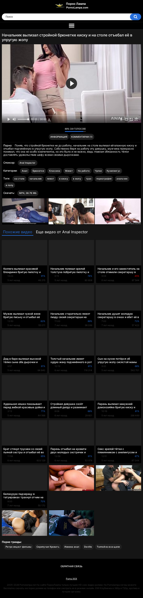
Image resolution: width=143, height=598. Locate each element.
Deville (88, 546)
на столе (19, 178)
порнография (104, 178)
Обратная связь (71, 566)
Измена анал (71, 546)
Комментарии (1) (82, 136)
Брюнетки (38, 170)
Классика (54, 170)
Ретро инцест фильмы (18, 546)
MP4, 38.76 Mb (27, 193)
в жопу (77, 178)
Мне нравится (56, 129)
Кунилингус (113, 170)
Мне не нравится (61, 129)
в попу (9, 185)
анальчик (122, 178)
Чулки (98, 170)
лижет (50, 178)
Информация (58, 136)
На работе (84, 170)
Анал (24, 170)
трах (88, 178)
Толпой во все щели (108, 546)
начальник (36, 178)
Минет (69, 170)
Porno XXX (71, 578)
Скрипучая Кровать (47, 546)
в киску (63, 178)
